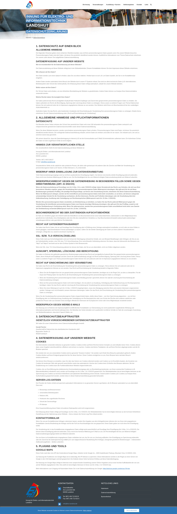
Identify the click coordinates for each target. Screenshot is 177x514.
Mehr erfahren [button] (87, 510)
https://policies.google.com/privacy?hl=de (116, 468)
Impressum (104, 488)
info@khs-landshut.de (48, 162)
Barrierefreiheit (106, 496)
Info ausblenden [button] (131, 510)
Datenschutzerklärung (108, 492)
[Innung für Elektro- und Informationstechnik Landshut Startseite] (29, 4)
